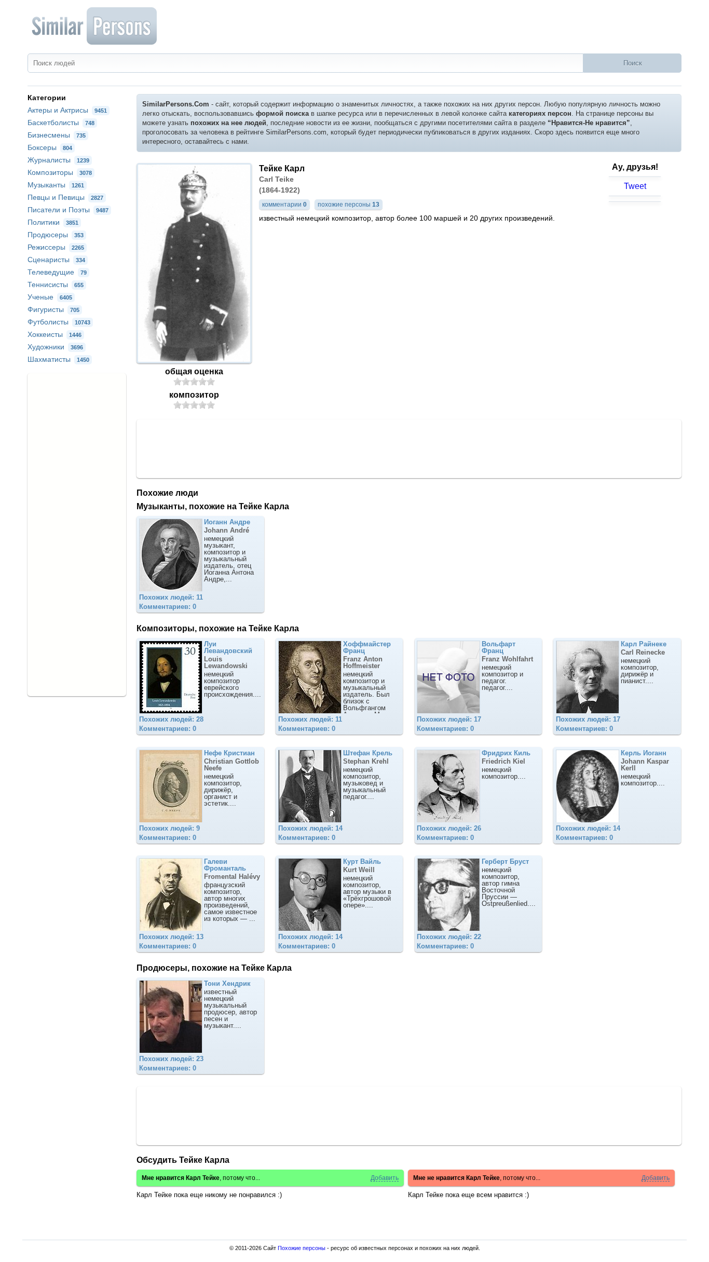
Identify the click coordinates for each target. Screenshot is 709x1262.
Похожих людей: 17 (449, 719)
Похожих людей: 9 (169, 828)
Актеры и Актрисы (67, 110)
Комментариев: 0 (167, 606)
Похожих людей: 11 (171, 597)
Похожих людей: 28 (171, 719)
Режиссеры (56, 247)
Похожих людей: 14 (310, 828)
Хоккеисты (54, 334)
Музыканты (56, 185)
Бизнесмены (57, 135)
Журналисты (58, 160)
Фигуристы (53, 309)
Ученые (50, 297)
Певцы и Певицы (65, 197)
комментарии (284, 204)
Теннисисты (56, 284)
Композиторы (60, 172)
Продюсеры (56, 234)
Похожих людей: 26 (449, 828)
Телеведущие (57, 272)
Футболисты (59, 322)
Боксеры (50, 147)
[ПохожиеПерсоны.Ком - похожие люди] (95, 26)
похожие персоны (348, 204)
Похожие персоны (301, 1248)
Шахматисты (58, 359)
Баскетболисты (61, 122)
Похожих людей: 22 (449, 936)
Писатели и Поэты (68, 210)
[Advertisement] (409, 448)
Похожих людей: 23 (171, 1058)
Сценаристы (56, 259)
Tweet (635, 186)
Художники (55, 347)
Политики (53, 222)
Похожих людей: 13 (171, 936)
